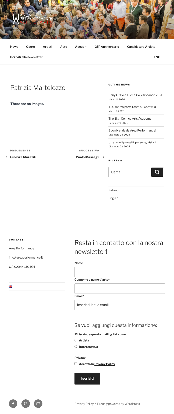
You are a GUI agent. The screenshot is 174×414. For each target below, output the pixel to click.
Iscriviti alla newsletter (26, 57)
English (113, 198)
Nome (78, 263)
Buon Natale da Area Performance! (132, 130)
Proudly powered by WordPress (118, 404)
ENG (157, 57)
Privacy (80, 357)
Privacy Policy (104, 364)
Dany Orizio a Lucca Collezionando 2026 (135, 95)
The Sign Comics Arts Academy (129, 118)
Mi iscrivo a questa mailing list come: (100, 334)
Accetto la (97, 364)
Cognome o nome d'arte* (92, 279)
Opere (30, 46)
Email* (79, 296)
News (14, 46)
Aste (63, 46)
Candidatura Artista (141, 46)
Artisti (47, 46)
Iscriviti (87, 378)
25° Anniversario (107, 46)
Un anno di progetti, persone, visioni (132, 142)
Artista (84, 340)
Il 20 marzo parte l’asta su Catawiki (132, 107)
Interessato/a (88, 346)
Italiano (113, 190)
